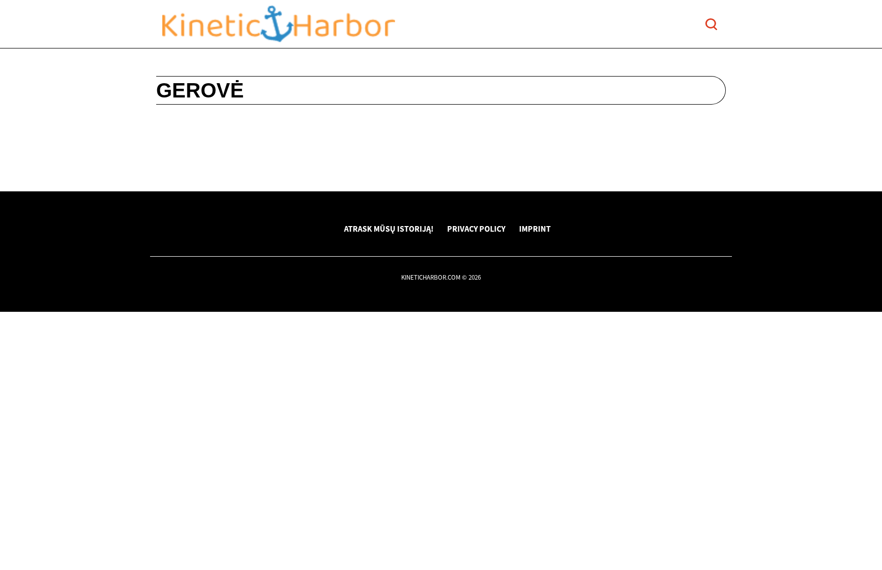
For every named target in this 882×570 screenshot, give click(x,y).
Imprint (535, 229)
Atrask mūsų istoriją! (388, 229)
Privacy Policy (476, 229)
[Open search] (711, 24)
